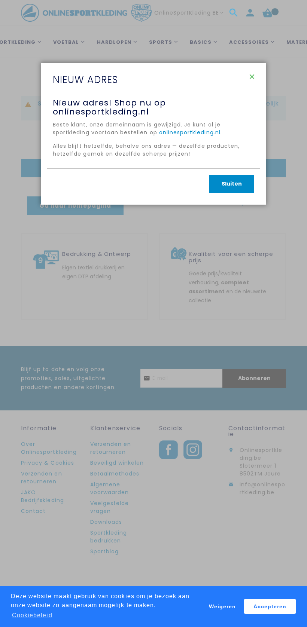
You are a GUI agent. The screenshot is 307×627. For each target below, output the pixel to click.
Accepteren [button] (270, 606)
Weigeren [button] (222, 606)
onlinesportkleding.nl (190, 132)
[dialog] (153, 313)
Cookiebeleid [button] (32, 615)
